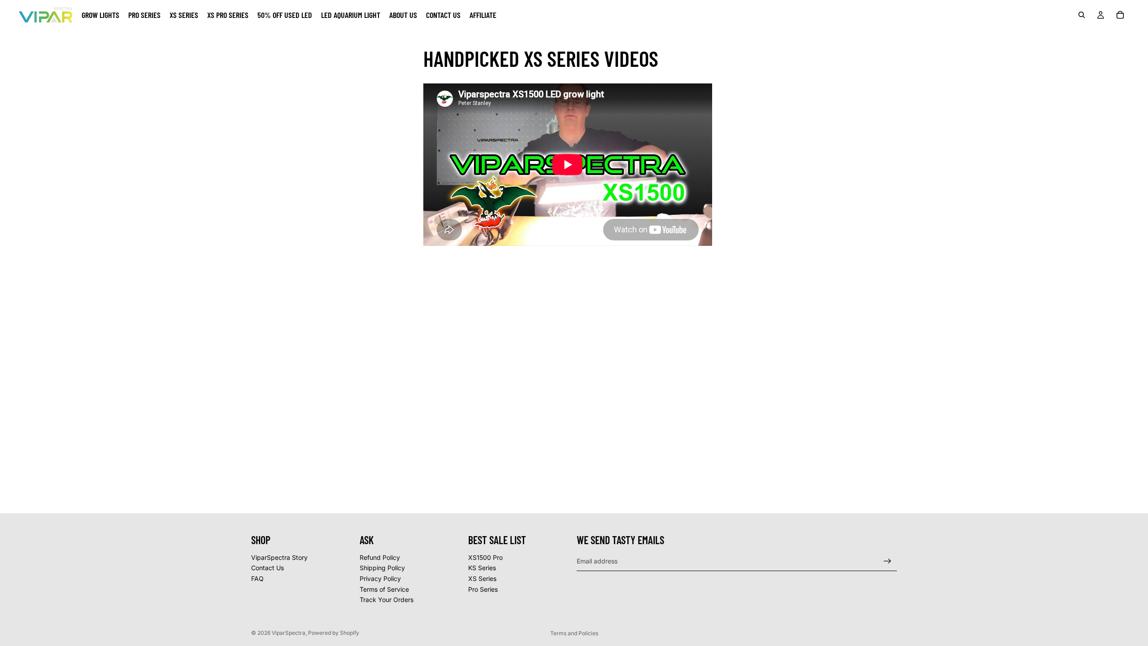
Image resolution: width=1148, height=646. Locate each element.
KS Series (482, 568)
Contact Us (267, 568)
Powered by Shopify (333, 632)
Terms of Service (384, 589)
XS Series (482, 578)
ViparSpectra (288, 632)
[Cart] (1120, 15)
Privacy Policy (380, 578)
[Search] (1081, 15)
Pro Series (483, 589)
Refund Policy (380, 557)
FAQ (257, 578)
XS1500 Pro (485, 557)
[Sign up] (887, 561)
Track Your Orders (386, 600)
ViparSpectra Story (279, 557)
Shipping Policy (382, 568)
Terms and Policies (574, 633)
